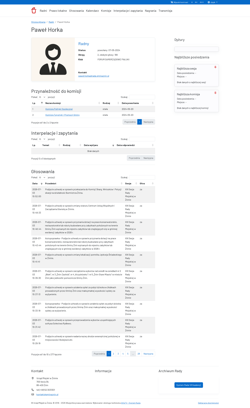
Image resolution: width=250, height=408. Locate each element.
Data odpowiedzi (126, 145)
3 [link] (118, 353)
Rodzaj (106, 103)
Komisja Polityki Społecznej (59, 109)
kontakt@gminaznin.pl (47, 394)
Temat (45, 145)
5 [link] (127, 353)
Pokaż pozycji (43, 97)
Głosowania (76, 10)
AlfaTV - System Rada (130, 403)
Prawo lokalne (58, 10)
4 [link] (123, 353)
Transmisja (165, 10)
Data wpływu (91, 145)
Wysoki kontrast (180, 2)
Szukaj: (124, 97)
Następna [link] (148, 353)
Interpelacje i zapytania (128, 10)
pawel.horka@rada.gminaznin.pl (93, 75)
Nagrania (150, 10)
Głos (142, 183)
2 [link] (113, 353)
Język (213, 2)
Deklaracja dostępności (208, 403)
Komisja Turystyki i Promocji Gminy (62, 114)
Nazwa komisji (53, 103)
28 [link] (139, 353)
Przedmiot (50, 183)
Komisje (106, 10)
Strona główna (38, 22)
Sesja (128, 183)
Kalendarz (92, 10)
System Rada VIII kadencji (188, 385)
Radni (43, 10)
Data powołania (130, 103)
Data (34, 183)
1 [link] (139, 121)
